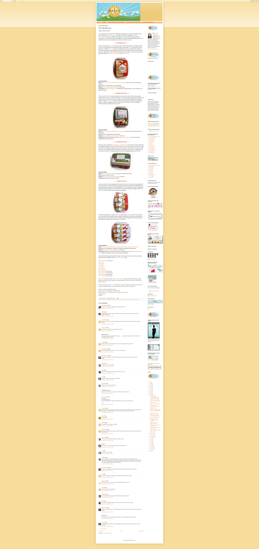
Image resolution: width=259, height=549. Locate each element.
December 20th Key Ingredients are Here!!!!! (154, 406)
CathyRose (104, 494)
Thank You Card (129, 299)
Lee (102, 376)
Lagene (103, 363)
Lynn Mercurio (104, 319)
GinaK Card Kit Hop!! (153, 413)
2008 (150, 450)
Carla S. (103, 522)
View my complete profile (152, 49)
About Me (104, 22)
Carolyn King (104, 327)
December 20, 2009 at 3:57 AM (107, 504)
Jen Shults (151, 143)
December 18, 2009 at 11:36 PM (107, 366)
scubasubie (104, 480)
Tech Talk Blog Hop (153, 408)
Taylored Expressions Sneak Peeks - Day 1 (155, 430)
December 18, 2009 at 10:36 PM (107, 345)
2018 (150, 381)
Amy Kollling (151, 167)
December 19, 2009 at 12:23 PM (107, 447)
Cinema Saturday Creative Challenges (116, 22)
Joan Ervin (151, 144)
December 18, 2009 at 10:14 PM (107, 308)
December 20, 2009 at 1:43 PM (107, 518)
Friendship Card (109, 299)
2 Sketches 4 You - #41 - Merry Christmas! (154, 423)
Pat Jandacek (104, 429)
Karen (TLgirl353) (105, 348)
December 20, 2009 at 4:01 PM (107, 526)
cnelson (103, 487)
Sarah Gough (151, 176)
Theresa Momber (105, 305)
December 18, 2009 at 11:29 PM (107, 359)
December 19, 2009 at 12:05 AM (107, 373)
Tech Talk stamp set (119, 257)
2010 (150, 392)
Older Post (141, 531)
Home (98, 22)
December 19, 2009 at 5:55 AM (107, 393)
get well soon (115, 299)
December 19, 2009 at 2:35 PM (107, 453)
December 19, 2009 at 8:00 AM (107, 419)
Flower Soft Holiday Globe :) (155, 417)
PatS (102, 474)
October (151, 434)
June (151, 440)
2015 (150, 385)
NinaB (103, 501)
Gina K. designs (119, 299)
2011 (150, 391)
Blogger (134, 540)
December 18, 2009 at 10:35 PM (107, 338)
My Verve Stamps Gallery (147, 22)
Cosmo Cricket (104, 299)
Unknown (103, 342)
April (151, 444)
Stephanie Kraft (151, 152)
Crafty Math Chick (105, 467)
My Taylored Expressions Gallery (133, 22)
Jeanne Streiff (151, 141)
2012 (150, 389)
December (152, 395)
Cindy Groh (104, 383)
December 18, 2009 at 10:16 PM (107, 316)
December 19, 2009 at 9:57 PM (107, 497)
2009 (150, 394)
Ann (102, 450)
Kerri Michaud (151, 147)
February (151, 447)
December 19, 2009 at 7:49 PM (107, 490)
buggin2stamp (104, 507)
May (151, 442)
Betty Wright (151, 170)
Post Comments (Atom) (107, 533)
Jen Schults (151, 171)
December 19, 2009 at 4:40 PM (107, 470)
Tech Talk (124, 299)
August (151, 437)
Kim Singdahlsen (152, 148)
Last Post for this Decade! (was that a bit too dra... (154, 398)
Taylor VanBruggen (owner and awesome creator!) (154, 137)
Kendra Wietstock (152, 145)
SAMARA (103, 457)
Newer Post (101, 531)
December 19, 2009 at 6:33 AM (107, 404)
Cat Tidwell (104, 408)
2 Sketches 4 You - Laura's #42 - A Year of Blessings (155, 400)
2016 (150, 383)
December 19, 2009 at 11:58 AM (107, 440)
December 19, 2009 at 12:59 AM (107, 386)
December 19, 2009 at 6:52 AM (107, 412)
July (151, 439)
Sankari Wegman (152, 150)
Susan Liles (151, 177)
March (151, 445)
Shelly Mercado (151, 151)
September (152, 436)
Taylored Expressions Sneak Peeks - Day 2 (155, 428)
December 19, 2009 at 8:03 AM (107, 425)
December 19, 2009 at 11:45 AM (107, 433)
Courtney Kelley (152, 140)
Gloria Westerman (105, 355)
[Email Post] (117, 298)
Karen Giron (151, 173)
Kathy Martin (104, 437)
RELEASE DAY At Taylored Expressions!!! (155, 425)
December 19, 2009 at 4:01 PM (107, 463)
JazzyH (103, 416)
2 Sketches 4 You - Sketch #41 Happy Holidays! (154, 415)
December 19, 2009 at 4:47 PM (107, 477)
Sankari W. (156, 33)
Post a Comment (103, 528)
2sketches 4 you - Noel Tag (155, 403)
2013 (150, 388)
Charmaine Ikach (152, 139)
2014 (150, 386)
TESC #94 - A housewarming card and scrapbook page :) (155, 410)
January (151, 448)
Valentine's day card (135, 299)
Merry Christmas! (153, 402)
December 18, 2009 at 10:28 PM (107, 330)
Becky (103, 370)
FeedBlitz (149, 89)
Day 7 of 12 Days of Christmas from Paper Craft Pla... (154, 419)
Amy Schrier (151, 169)
